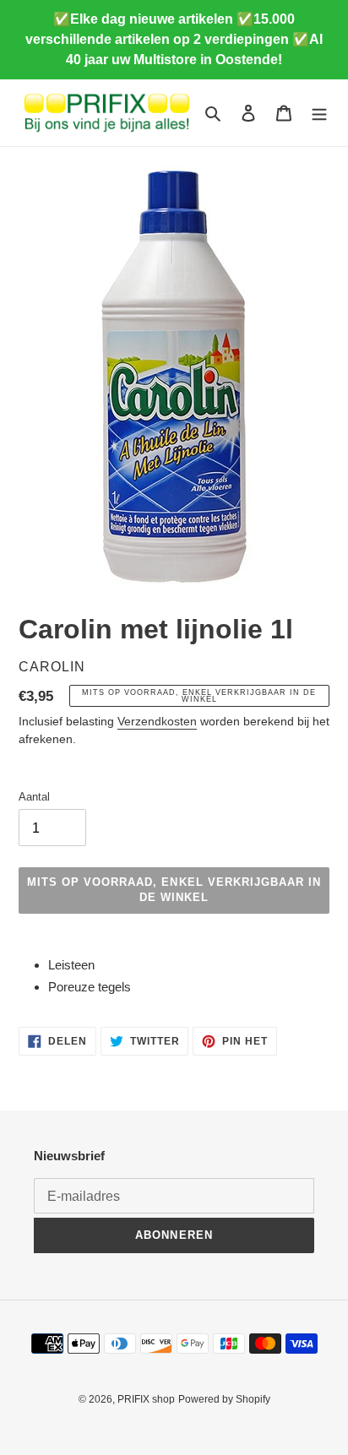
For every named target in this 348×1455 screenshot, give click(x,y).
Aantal (34, 796)
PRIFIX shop (146, 1399)
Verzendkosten (157, 721)
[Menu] (319, 113)
